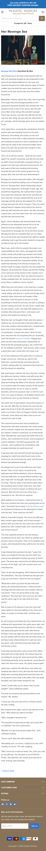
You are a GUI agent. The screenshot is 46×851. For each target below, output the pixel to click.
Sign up (34, 826)
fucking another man (34, 506)
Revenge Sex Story (9, 71)
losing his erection (22, 338)
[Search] (42, 18)
